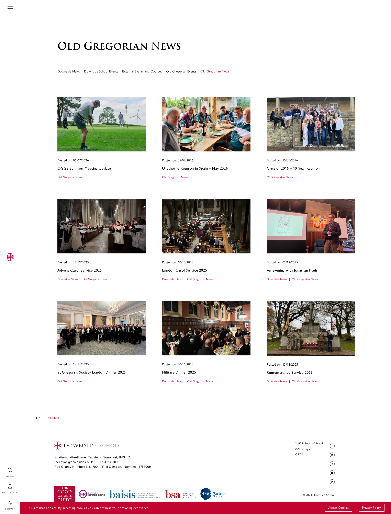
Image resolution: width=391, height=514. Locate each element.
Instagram (332, 463)
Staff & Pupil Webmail (309, 443)
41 (49, 418)
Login (4, 484)
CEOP (299, 454)
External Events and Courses (142, 71)
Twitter (332, 455)
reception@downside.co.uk (73, 462)
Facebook (332, 446)
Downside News (68, 71)
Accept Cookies (338, 508)
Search (4, 468)
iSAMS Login (303, 449)
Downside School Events (101, 71)
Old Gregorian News (215, 71)
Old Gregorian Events (181, 71)
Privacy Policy (371, 508)
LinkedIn (332, 481)
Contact (5, 501)
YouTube (332, 472)
